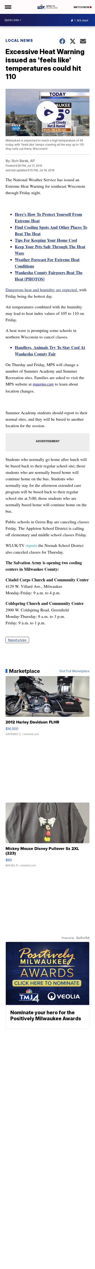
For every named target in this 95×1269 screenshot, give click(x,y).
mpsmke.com (43, 384)
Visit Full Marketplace (74, 671)
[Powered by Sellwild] (82, 937)
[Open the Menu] (7, 7)
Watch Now (82, 7)
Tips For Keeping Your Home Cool (46, 240)
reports (31, 545)
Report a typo (17, 640)
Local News (19, 40)
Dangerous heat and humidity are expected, (42, 289)
